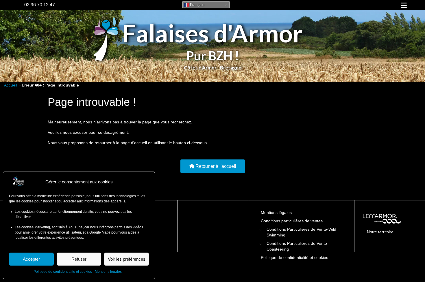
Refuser (78, 259)
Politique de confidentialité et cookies (63, 272)
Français (196, 5)
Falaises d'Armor (212, 33)
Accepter (31, 259)
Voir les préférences (126, 259)
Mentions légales (108, 272)
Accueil (10, 85)
